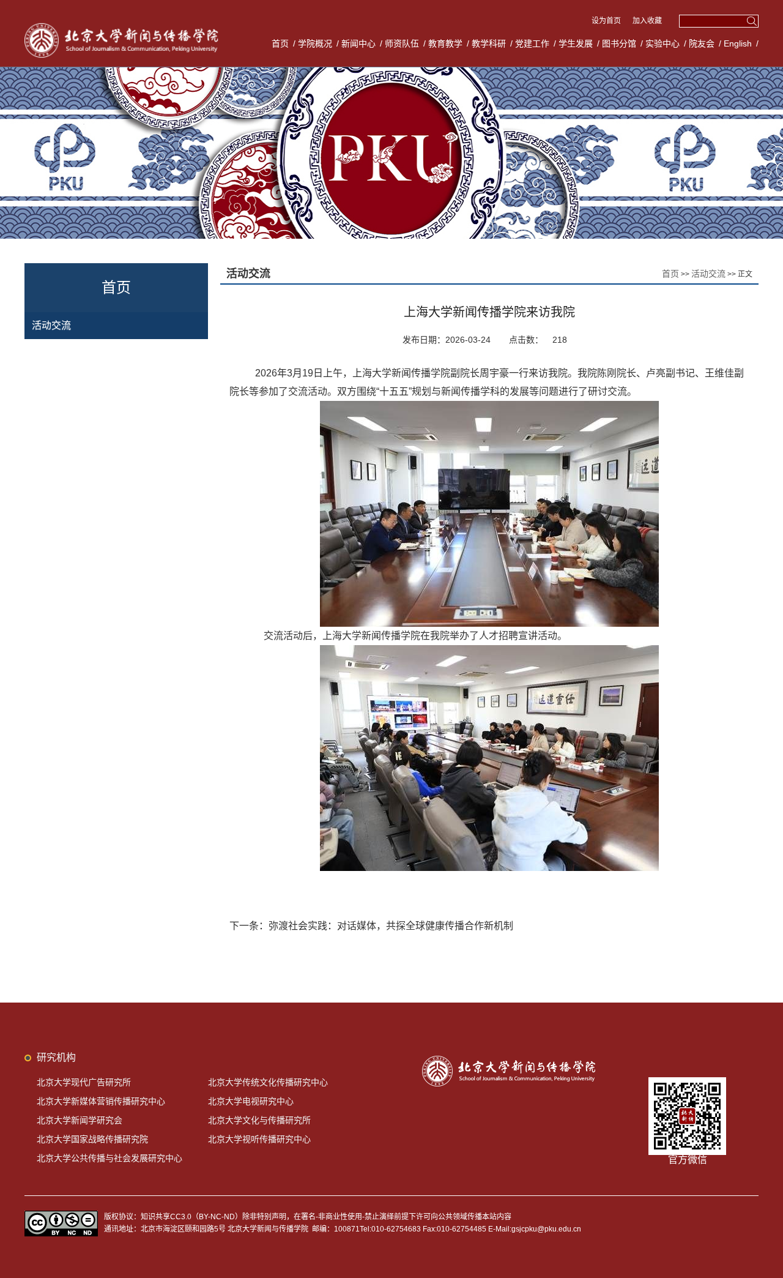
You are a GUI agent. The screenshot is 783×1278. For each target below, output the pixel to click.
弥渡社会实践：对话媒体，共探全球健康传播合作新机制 (391, 926)
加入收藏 (647, 21)
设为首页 (607, 21)
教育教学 (445, 43)
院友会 (701, 43)
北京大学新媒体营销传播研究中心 (101, 1101)
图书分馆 (619, 43)
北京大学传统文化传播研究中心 (268, 1082)
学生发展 (575, 43)
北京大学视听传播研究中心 (259, 1139)
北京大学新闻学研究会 (79, 1120)
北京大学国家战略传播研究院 (92, 1139)
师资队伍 (402, 43)
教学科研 (489, 43)
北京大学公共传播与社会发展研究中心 (109, 1158)
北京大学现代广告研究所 (84, 1082)
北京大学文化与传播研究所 (259, 1120)
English (738, 43)
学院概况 (315, 43)
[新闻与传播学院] (123, 24)
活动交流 (51, 325)
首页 (280, 43)
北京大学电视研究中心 (251, 1101)
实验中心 (662, 43)
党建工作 (532, 43)
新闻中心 (358, 43)
